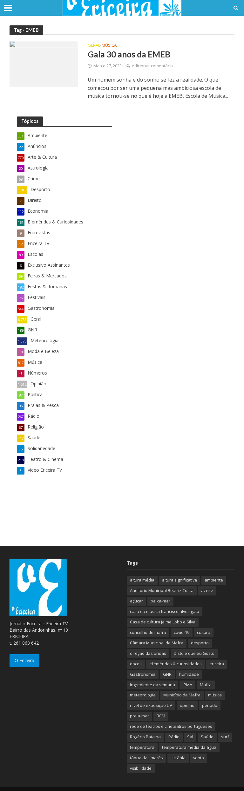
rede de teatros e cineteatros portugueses (171, 726)
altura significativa (179, 580)
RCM (161, 716)
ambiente (214, 580)
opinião (187, 705)
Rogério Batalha (145, 737)
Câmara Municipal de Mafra (156, 643)
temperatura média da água (189, 747)
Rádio (174, 737)
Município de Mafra (181, 695)
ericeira (216, 664)
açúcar (136, 601)
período (209, 705)
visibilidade (141, 768)
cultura (203, 632)
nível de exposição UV (151, 705)
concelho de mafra (148, 632)
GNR (167, 674)
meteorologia (143, 695)
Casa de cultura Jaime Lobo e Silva (162, 622)
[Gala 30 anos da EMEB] (44, 63)
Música (109, 45)
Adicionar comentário (152, 66)
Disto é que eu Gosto (194, 653)
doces (136, 664)
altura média (142, 580)
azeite (207, 590)
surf (225, 737)
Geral (94, 45)
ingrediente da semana (152, 685)
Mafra (206, 685)
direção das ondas (148, 653)
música (215, 695)
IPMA (187, 685)
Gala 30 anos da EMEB (129, 54)
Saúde (207, 737)
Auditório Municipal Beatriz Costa (161, 590)
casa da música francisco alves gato (164, 611)
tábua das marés (146, 758)
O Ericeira (24, 660)
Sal (190, 737)
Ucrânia (178, 758)
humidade (189, 674)
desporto (200, 643)
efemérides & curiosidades (175, 664)
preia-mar (139, 716)
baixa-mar (160, 601)
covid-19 (181, 632)
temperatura (142, 747)
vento (198, 758)
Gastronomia (142, 674)
